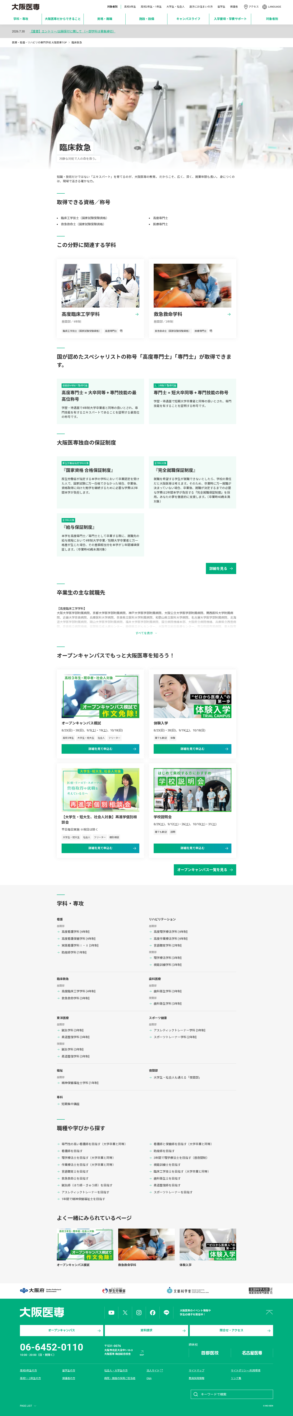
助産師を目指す (164, 1151)
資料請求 (146, 1330)
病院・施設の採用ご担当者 (119, 1378)
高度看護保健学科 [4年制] (78, 939)
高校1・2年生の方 (30, 1378)
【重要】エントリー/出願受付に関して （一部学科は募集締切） (72, 31)
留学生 (221, 6)
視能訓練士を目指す (167, 1165)
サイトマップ (196, 1370)
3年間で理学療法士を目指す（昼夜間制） (181, 1158)
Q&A (148, 1378)
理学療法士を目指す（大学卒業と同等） (88, 1158)
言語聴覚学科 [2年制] (168, 945)
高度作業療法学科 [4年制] (171, 939)
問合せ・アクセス (231, 1330)
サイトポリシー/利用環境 (245, 1370)
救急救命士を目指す (75, 1178)
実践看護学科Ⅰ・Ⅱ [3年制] (80, 945)
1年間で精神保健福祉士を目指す (83, 1199)
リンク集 (236, 1378)
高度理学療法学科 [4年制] (171, 932)
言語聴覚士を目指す (75, 1171)
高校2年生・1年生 (151, 6)
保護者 (234, 6)
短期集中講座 (71, 1104)
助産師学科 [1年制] (74, 952)
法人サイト (152, 1370)
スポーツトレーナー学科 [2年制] (175, 1037)
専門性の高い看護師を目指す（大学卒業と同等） (94, 1144)
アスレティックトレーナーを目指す (85, 1192)
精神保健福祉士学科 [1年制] (80, 1083)
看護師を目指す (72, 1151)
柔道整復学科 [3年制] (75, 1037)
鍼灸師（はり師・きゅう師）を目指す (87, 1185)
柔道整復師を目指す (167, 1185)
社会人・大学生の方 (116, 1370)
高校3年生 (130, 6)
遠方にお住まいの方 (201, 6)
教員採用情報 (196, 1378)
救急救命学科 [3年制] (75, 998)
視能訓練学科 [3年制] (168, 965)
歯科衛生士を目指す (167, 1178)
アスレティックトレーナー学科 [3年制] (179, 1030)
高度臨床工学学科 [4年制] (78, 991)
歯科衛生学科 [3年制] (168, 991)
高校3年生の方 (28, 1370)
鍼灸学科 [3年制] (73, 1030)
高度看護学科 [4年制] (75, 932)
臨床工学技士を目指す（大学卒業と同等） (182, 1171)
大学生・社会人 (175, 6)
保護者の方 (68, 1378)
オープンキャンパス (61, 1330)
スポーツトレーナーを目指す (173, 1192)
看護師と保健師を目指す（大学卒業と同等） (183, 1144)
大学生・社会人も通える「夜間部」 (178, 1077)
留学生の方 (68, 1370)
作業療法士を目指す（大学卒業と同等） (88, 1165)
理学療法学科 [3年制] (168, 958)
